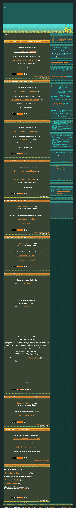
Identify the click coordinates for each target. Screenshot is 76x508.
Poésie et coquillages (56, 178)
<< (21, 38)
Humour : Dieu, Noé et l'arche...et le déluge (60, 141)
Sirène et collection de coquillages (17, 429)
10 (29, 38)
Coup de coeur (46, 76)
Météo (53, 177)
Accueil (6, 34)
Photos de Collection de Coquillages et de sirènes (22, 41)
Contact (53, 41)
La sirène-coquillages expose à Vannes (60, 123)
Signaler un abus (38, 507)
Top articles (26, 507)
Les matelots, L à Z (55, 142)
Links (53, 143)
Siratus (12, 507)
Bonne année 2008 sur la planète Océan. (18, 200)
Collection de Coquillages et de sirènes (18, 81)
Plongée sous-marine (56, 176)
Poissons (54, 166)
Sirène (53, 170)
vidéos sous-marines (56, 175)
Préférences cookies (67, 507)
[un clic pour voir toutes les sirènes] (61, 54)
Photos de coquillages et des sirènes (17, 465)
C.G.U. (45, 507)
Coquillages (54, 168)
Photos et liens (55, 179)
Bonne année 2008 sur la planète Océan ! (19, 274)
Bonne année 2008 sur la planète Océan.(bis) (20, 397)
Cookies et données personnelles (54, 507)
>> (31, 38)
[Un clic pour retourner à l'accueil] (67, 53)
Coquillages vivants (56, 171)
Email (52, 191)
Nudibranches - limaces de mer (58, 174)
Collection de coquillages (25, 52)
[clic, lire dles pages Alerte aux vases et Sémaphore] (61, 56)
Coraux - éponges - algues (57, 169)
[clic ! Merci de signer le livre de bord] (57, 53)
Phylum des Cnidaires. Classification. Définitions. (62, 146)
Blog (53, 36)
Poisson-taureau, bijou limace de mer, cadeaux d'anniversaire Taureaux (61, 129)
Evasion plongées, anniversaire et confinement (61, 122)
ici (58, 152)
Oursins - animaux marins (57, 167)
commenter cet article (44, 77)
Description (54, 38)
